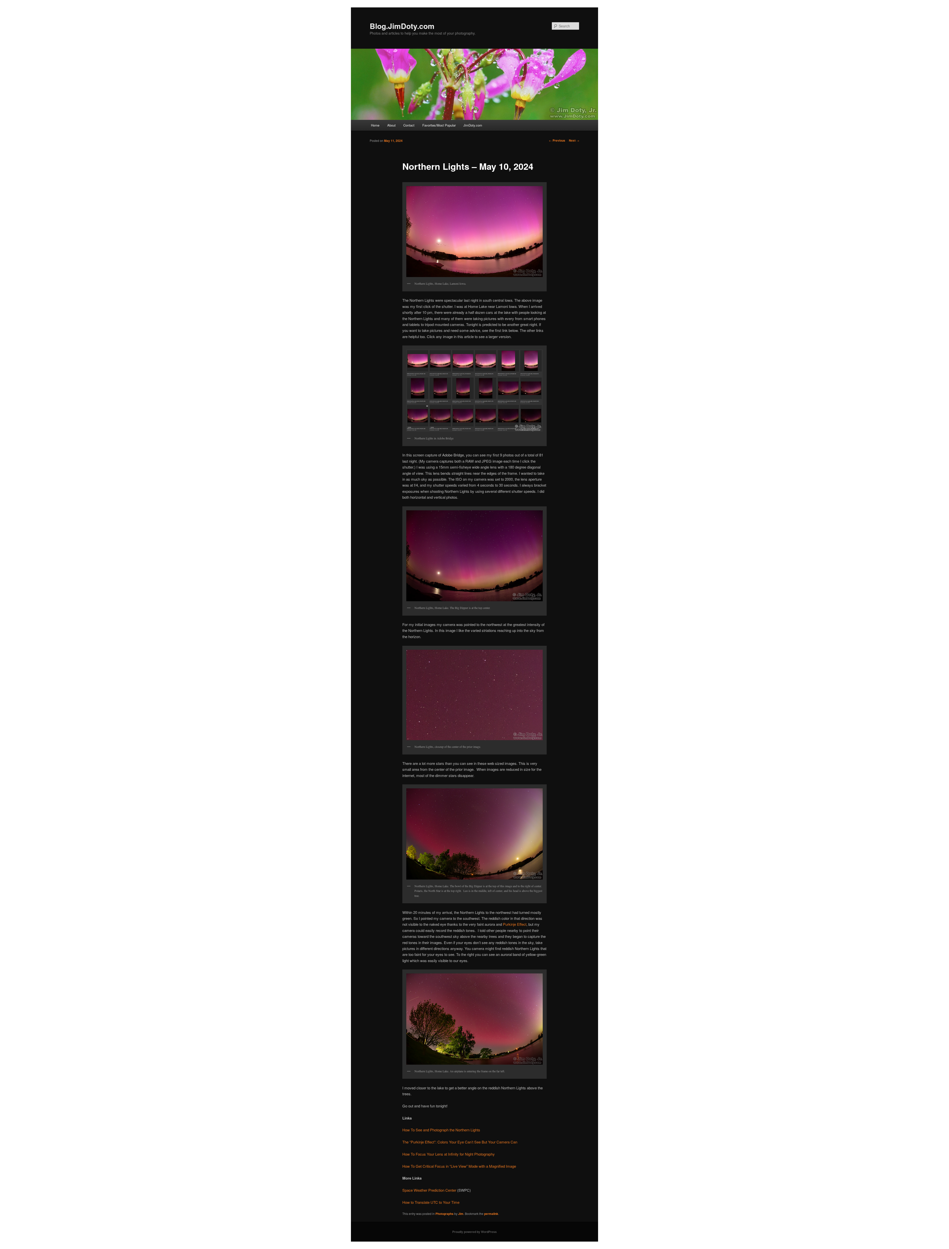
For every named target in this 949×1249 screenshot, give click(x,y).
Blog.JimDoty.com (402, 26)
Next (574, 140)
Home (375, 125)
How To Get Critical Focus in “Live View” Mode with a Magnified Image (459, 1166)
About (391, 125)
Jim (460, 1213)
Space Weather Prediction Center (429, 1190)
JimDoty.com (472, 125)
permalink (491, 1213)
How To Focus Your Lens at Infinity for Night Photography (448, 1154)
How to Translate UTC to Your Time (430, 1202)
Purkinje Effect (514, 924)
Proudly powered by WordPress (474, 1231)
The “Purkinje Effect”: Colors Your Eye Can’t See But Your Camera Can (459, 1141)
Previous (557, 140)
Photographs (444, 1213)
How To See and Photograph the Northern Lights (441, 1129)
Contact (408, 125)
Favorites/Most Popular (439, 125)
